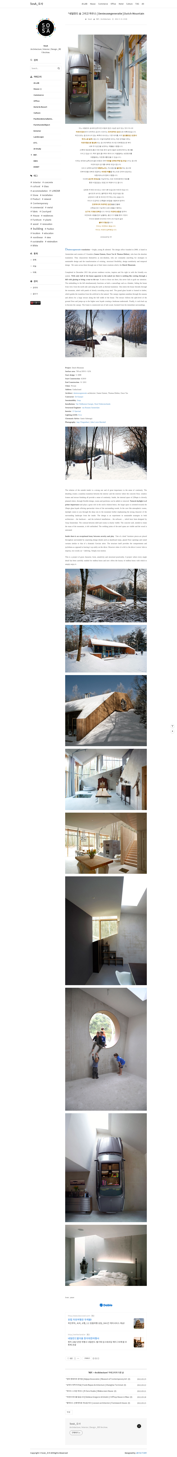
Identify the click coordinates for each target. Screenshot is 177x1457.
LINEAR (56, 191)
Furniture (37, 220)
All (143, 4)
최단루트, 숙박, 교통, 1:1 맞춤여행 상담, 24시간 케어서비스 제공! (96, 1323)
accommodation (40, 191)
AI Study (37, 149)
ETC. (36, 143)
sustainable (38, 242)
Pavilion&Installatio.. (43, 119)
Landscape (39, 137)
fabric (35, 212)
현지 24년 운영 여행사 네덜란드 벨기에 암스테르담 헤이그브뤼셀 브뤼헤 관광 (97, 1343)
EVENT (36, 167)
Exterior (37, 131)
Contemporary (40, 203)
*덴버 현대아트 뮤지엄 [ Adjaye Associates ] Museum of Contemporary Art (96, 1379)
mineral (47, 199)
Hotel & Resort (40, 107)
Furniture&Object (42, 125)
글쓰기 (35, 294)
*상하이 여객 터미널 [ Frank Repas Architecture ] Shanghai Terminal (94, 1385)
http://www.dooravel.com (79, 1316)
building (38, 228)
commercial (38, 208)
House (92, 4)
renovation (47, 224)
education (48, 233)
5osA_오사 (75, 1424)
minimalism (52, 242)
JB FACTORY (141, 1453)
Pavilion (50, 229)
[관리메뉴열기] (172, 726)
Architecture (101, 1373)
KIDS (36, 161)
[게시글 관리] (78, 1358)
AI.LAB (84, 4)
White (35, 246)
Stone (35, 195)
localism (36, 233)
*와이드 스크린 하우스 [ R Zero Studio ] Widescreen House (89, 1391)
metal (50, 208)
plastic (48, 220)
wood (35, 224)
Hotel (121, 4)
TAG (137, 4)
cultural (36, 186)
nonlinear (38, 237)
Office (113, 4)
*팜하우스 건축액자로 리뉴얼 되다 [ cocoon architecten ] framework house (96, 1403)
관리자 (35, 288)
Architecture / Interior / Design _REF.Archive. (89, 1427)
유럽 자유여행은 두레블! (80, 1319)
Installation (47, 195)
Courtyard (46, 212)
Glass (46, 186)
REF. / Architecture (103, 19)
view (49, 238)
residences (48, 216)
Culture (129, 4)
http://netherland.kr (76, 1335)
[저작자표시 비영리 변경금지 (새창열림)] (95, 1358)
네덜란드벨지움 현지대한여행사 (83, 1338)
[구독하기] (172, 731)
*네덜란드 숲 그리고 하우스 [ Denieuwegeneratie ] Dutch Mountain (106, 13)
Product (36, 199)
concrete (48, 182)
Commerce (103, 4)
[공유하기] (75, 1358)
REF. (91, 1373)
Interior (37, 182)
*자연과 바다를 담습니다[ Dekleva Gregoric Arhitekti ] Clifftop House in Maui (97, 1397)
